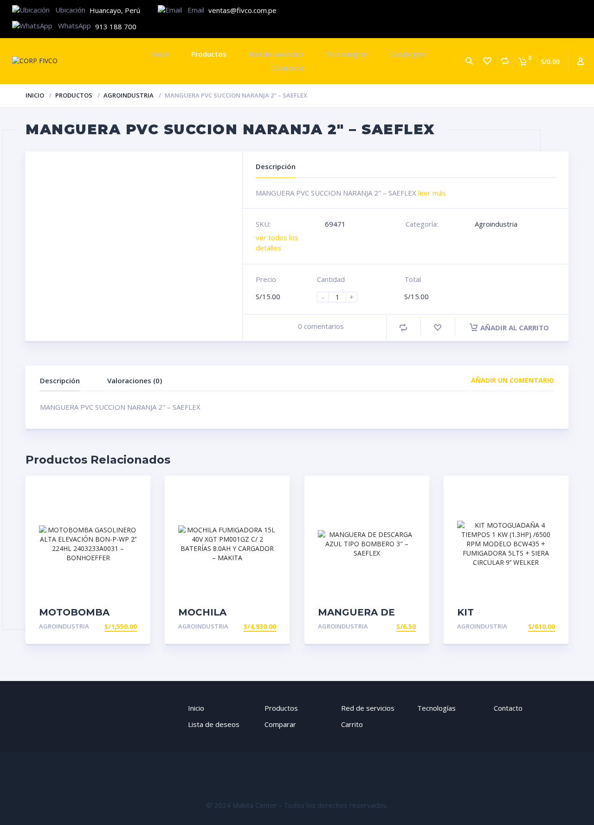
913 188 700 (115, 26)
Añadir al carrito (514, 327)
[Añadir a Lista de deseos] (437, 327)
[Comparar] (504, 61)
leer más (432, 192)
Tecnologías (347, 54)
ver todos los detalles (277, 242)
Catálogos (407, 54)
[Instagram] (549, 11)
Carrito (352, 724)
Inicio (160, 54)
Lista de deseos (213, 724)
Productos (208, 54)
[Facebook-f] (520, 11)
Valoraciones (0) (134, 380)
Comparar (280, 724)
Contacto (288, 67)
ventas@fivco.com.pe (242, 10)
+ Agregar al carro (101, 626)
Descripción (60, 380)
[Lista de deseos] (487, 61)
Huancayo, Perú (115, 10)
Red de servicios (276, 54)
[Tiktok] (577, 11)
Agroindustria (128, 95)
